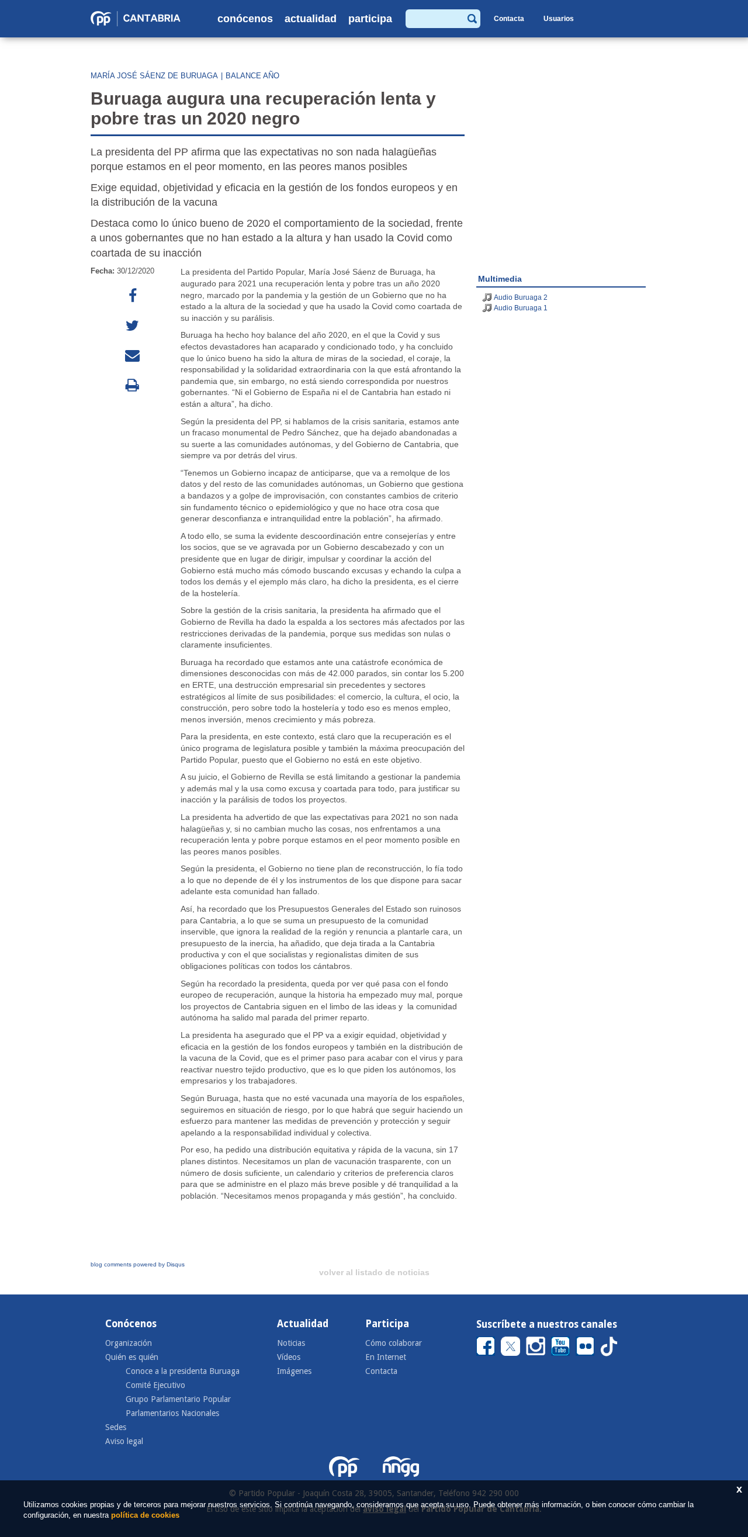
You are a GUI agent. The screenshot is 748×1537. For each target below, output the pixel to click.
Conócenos (245, 19)
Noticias (291, 1343)
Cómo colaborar (393, 1343)
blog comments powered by (138, 1264)
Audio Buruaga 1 (521, 308)
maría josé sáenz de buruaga (154, 75)
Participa (370, 19)
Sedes (115, 1427)
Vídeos (288, 1357)
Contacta (509, 19)
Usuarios (558, 19)
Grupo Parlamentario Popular (178, 1399)
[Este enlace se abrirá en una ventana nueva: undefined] (133, 296)
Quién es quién (131, 1357)
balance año (252, 75)
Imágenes (294, 1371)
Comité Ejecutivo (155, 1385)
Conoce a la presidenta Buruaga (183, 1371)
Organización (128, 1343)
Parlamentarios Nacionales (172, 1413)
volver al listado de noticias (374, 1272)
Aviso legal (124, 1441)
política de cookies (145, 1515)
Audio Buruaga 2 (521, 297)
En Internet (385, 1357)
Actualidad (311, 19)
